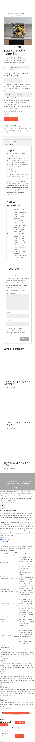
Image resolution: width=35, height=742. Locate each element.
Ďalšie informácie (11, 141)
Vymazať (12, 69)
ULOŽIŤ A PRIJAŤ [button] (5, 709)
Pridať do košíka (10, 119)
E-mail (8, 320)
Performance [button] (4, 658)
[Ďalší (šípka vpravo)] (2, 741)
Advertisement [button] (4, 685)
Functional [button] (3, 645)
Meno (8, 312)
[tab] (17, 138)
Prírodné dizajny (14, 14)
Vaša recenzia (11, 293)
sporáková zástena (15, 130)
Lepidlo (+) (10, 104)
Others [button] (2, 698)
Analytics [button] (3, 672)
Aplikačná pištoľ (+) (13, 111)
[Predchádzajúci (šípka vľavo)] (0, 741)
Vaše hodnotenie (12, 291)
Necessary (5, 539)
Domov (6, 14)
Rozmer (6, 69)
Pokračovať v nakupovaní (10, 728)
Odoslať (19, 736)
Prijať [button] (15, 502)
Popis (7, 138)
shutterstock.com (11, 194)
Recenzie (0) (9, 144)
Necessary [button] (3, 537)
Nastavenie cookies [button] (6, 502)
